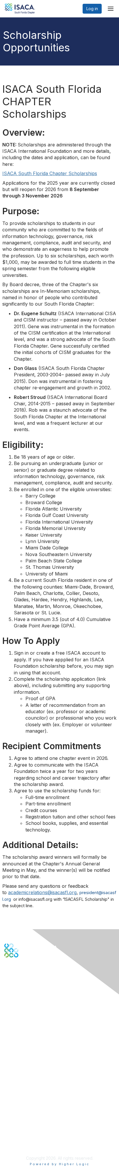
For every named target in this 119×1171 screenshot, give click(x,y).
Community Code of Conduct (32, 1118)
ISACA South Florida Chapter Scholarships (49, 173)
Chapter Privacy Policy (26, 1143)
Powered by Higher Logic (60, 1164)
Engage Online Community (29, 986)
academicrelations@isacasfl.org (42, 892)
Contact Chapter (20, 1019)
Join (8, 1061)
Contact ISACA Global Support (33, 1028)
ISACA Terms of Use (23, 1129)
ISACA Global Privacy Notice (31, 1135)
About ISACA (16, 1112)
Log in (92, 8)
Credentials (15, 1073)
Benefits (12, 1067)
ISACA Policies (18, 1123)
